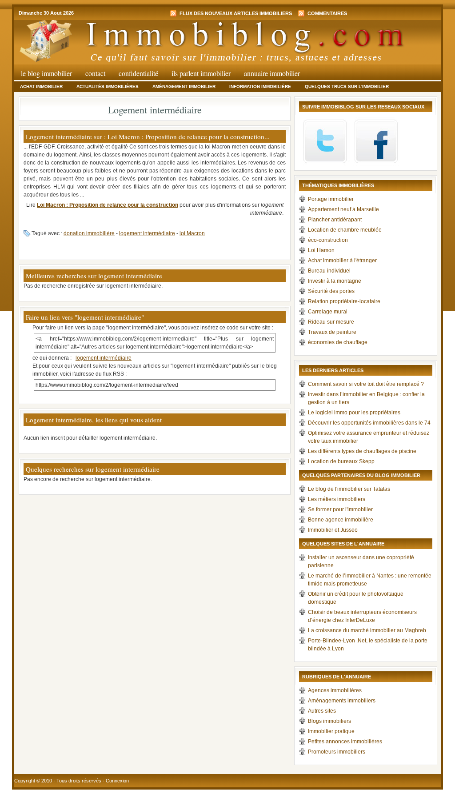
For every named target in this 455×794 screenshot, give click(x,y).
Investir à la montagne (334, 281)
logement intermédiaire (147, 233)
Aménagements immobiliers (341, 701)
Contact (95, 73)
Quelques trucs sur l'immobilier (347, 86)
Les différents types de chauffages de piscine (362, 451)
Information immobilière (260, 86)
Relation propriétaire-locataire (344, 301)
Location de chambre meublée (345, 230)
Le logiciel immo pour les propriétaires (354, 412)
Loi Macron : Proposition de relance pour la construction (107, 205)
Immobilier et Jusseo (333, 530)
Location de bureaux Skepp (341, 461)
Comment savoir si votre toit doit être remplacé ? (366, 384)
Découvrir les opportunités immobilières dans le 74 (369, 423)
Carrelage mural (327, 312)
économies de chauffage (337, 342)
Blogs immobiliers (329, 721)
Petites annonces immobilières (345, 741)
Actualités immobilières (107, 86)
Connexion (117, 780)
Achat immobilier (41, 86)
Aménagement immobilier (184, 86)
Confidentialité (138, 73)
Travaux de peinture (332, 332)
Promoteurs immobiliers (336, 752)
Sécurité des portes (331, 291)
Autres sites (322, 711)
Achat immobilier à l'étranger (342, 260)
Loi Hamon (321, 250)
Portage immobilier (331, 199)
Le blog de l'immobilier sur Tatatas (349, 489)
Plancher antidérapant (335, 220)
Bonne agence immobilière (340, 520)
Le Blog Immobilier (46, 73)
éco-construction (328, 240)
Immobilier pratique (331, 731)
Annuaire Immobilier (272, 73)
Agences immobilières (335, 690)
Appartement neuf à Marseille (343, 209)
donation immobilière (89, 233)
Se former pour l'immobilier (340, 509)
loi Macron (192, 233)
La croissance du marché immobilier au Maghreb (367, 630)
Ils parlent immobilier (201, 73)
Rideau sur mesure (331, 322)
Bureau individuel (329, 271)
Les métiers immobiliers (336, 499)
